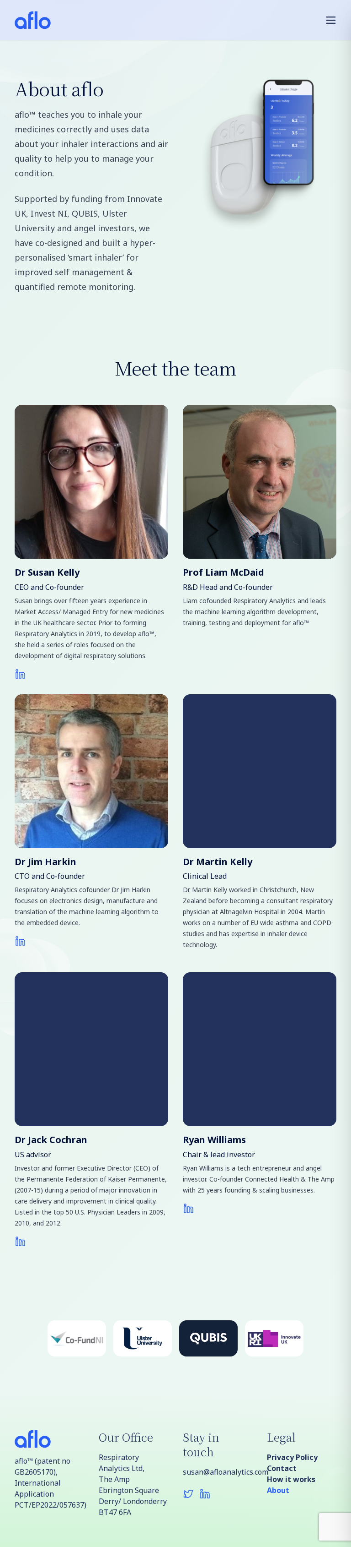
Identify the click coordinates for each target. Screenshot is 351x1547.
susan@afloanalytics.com (217, 1472)
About (278, 1490)
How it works (291, 1479)
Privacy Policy (292, 1457)
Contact (282, 1468)
